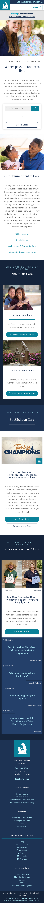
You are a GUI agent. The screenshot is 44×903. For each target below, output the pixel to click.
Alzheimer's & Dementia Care (22, 246)
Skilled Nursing (22, 234)
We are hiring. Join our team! (22, 17)
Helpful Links (22, 826)
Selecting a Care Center (22, 818)
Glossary (22, 824)
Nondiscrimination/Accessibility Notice (23, 900)
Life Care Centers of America (29, 2)
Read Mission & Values (23, 335)
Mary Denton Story (22, 877)
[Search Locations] (35, 108)
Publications (22, 847)
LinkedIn (23, 856)
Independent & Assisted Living (22, 252)
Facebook (23, 850)
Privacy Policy (12, 898)
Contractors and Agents (22, 886)
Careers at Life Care (22, 526)
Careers (22, 880)
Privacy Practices (30, 898)
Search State (22, 125)
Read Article (28, 631)
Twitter (23, 853)
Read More (23, 519)
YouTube (23, 859)
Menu (37, 8)
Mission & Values (22, 874)
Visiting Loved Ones (22, 821)
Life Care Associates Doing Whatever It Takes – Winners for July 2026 (22, 599)
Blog (22, 842)
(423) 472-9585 (22, 779)
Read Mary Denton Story (23, 393)
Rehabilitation (22, 240)
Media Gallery (22, 845)
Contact (22, 883)
